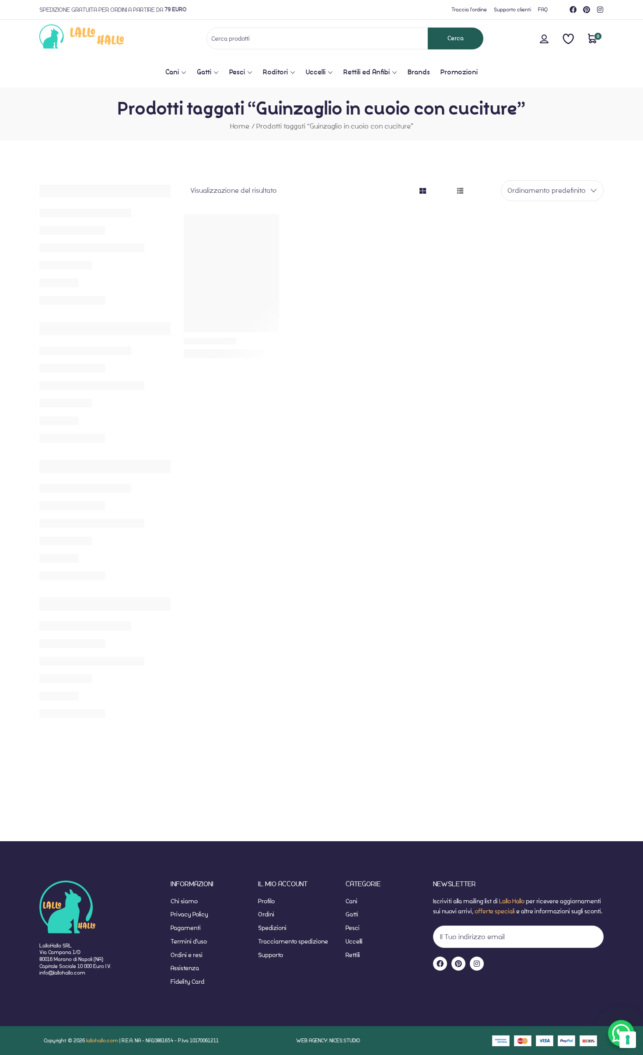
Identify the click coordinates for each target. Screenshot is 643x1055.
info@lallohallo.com (62, 972)
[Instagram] (600, 9)
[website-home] (96, 38)
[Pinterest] (586, 9)
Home (239, 126)
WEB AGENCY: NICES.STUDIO (328, 1040)
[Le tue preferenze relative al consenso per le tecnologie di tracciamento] (627, 1039)
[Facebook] (573, 9)
